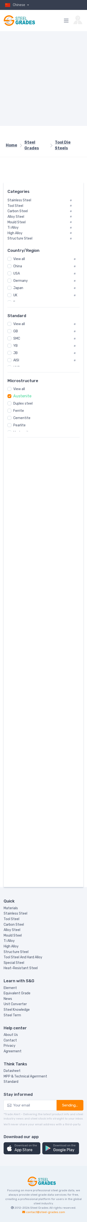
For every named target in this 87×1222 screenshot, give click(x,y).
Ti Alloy (9, 941)
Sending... (70, 1105)
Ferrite (18, 411)
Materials (11, 908)
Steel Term (12, 1015)
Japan (18, 288)
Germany (20, 281)
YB (15, 346)
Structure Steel (16, 952)
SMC (16, 338)
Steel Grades (31, 145)
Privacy (9, 1046)
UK (15, 295)
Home (11, 145)
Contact (10, 1040)
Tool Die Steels (63, 145)
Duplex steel (23, 403)
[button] (22, 1148)
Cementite (21, 418)
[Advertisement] (43, 78)
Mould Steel (13, 935)
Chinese (19, 5)
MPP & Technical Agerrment (25, 1076)
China (17, 266)
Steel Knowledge (17, 1010)
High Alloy (11, 946)
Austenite (22, 396)
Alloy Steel (12, 930)
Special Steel (14, 963)
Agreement (13, 1051)
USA (16, 273)
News (8, 999)
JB (15, 353)
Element (10, 988)
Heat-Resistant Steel (21, 968)
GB (15, 331)
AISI (16, 360)
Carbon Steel (14, 925)
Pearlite (19, 425)
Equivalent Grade (17, 993)
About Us (11, 1035)
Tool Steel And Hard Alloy (23, 957)
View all (19, 259)
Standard (11, 1082)
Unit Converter (15, 1004)
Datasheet (12, 1071)
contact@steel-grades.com (45, 1212)
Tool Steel (11, 919)
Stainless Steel (15, 913)
